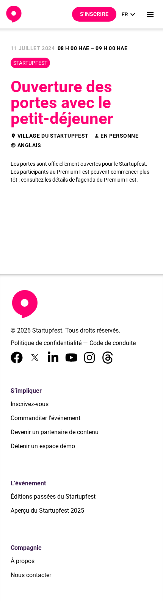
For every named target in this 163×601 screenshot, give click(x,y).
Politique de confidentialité (46, 343)
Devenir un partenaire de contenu (55, 432)
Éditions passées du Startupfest (53, 496)
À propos (22, 561)
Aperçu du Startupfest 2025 (47, 510)
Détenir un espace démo (43, 446)
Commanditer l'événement (45, 418)
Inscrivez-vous (30, 404)
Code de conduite (112, 343)
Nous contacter (31, 575)
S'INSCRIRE (94, 14)
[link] (129, 14)
